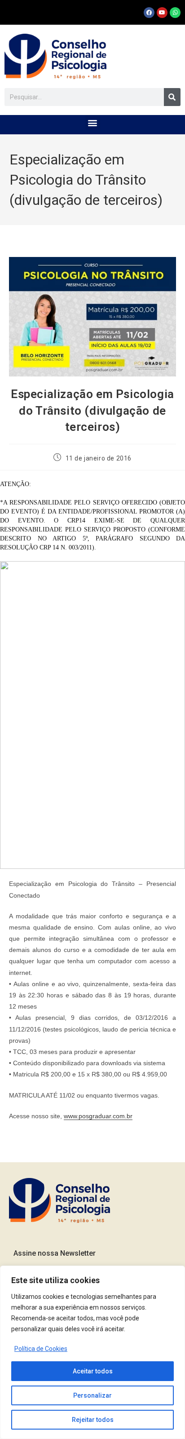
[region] (92, 1352)
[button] (92, 122)
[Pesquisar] (172, 97)
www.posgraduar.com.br (98, 1116)
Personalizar (92, 1395)
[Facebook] (149, 12)
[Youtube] (162, 12)
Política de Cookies (40, 1348)
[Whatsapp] (175, 12)
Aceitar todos (93, 1371)
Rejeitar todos (93, 1419)
